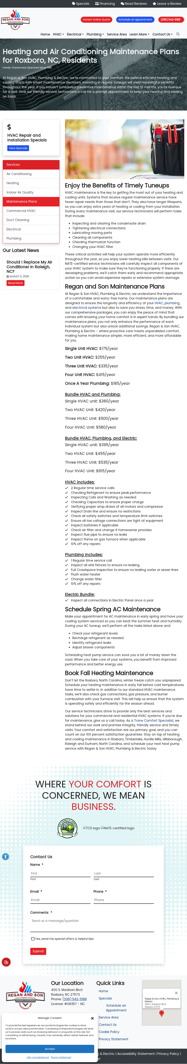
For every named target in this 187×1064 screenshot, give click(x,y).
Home (103, 991)
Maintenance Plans (22, 201)
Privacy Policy (168, 1054)
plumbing (172, 303)
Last (97, 879)
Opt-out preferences (38, 1057)
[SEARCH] (178, 32)
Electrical (14, 229)
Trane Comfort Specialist (153, 720)
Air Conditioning (19, 174)
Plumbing (14, 238)
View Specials (18, 148)
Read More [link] (15, 283)
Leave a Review (168, 3)
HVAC (159, 303)
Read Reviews (135, 3)
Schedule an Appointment (116, 1007)
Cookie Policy (109, 1032)
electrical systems (86, 307)
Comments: (41, 913)
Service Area (109, 1017)
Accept (50, 1049)
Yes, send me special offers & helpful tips (64, 939)
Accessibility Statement (136, 1054)
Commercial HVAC (21, 211)
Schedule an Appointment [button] (135, 19)
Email (36, 892)
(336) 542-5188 (170, 19)
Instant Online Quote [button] (96, 19)
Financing (107, 3)
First (33, 879)
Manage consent (6, 962)
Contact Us (108, 1025)
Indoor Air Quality (20, 192)
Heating (13, 183)
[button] (92, 1018)
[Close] (176, 993)
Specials (82, 3)
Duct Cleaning (18, 220)
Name (36, 865)
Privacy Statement (61, 1057)
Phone (100, 892)
